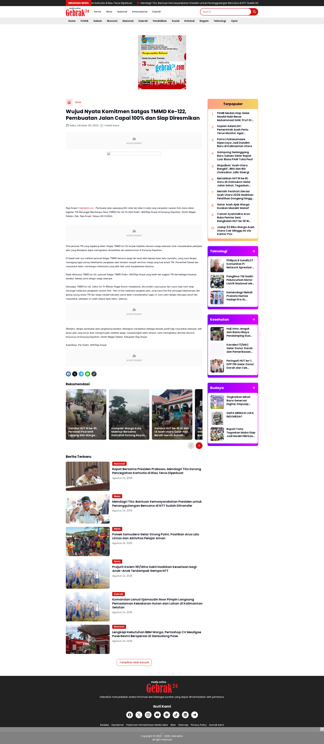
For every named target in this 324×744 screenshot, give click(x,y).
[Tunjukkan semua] (254, 251)
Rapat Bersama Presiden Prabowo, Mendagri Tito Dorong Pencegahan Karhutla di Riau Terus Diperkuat (156, 471)
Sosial (175, 21)
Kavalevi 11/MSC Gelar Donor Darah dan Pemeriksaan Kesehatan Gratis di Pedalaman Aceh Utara (240, 348)
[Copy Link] (94, 373)
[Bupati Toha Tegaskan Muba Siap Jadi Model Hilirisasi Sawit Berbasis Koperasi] (217, 434)
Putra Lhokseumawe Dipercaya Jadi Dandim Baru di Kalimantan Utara (234, 143)
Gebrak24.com (86, 207)
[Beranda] (69, 102)
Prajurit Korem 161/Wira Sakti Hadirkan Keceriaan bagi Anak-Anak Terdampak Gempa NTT (154, 569)
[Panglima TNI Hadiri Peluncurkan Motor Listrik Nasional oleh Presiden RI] (217, 281)
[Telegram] (81, 373)
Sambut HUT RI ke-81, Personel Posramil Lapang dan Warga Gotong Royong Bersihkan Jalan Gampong (82, 432)
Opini (234, 21)
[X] (74, 373)
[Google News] (166, 714)
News (109, 11)
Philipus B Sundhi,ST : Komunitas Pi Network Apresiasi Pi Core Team (240, 264)
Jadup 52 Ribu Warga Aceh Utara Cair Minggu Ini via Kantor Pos (235, 231)
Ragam (204, 21)
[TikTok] (176, 714)
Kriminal (189, 21)
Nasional (122, 11)
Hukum (97, 21)
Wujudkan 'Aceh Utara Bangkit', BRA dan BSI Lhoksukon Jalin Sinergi (233, 169)
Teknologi (220, 21)
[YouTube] (157, 714)
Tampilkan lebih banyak (134, 662)
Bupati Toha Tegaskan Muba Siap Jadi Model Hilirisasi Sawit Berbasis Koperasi (240, 432)
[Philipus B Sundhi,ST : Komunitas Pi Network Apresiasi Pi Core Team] (217, 265)
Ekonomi (112, 21)
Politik (84, 21)
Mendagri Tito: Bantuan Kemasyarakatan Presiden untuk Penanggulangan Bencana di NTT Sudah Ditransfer (180, 3)
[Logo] (162, 687)
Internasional (139, 11)
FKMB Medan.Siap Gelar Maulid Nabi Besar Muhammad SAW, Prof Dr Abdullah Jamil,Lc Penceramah (234, 116)
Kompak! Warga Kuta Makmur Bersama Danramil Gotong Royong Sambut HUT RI (129, 432)
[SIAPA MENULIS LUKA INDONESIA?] (217, 418)
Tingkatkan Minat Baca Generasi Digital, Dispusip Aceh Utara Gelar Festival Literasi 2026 (238, 400)
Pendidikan (160, 21)
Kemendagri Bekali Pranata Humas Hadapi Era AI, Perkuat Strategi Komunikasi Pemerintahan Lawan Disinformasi (240, 296)
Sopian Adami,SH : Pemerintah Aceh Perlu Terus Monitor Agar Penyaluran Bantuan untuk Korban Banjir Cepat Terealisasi (235, 129)
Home (97, 11)
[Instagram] (148, 714)
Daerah (156, 11)
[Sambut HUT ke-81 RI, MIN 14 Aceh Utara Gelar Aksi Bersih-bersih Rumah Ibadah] (172, 414)
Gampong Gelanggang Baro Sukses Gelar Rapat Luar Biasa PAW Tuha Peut (235, 156)
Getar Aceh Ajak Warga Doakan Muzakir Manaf (233, 206)
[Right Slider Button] (199, 445)
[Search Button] (254, 11)
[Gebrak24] (77, 11)
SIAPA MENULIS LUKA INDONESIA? (240, 414)
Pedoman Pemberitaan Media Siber (147, 725)
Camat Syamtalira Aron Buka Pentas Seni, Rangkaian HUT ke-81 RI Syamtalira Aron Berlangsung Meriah (233, 217)
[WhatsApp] (87, 373)
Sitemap (183, 725)
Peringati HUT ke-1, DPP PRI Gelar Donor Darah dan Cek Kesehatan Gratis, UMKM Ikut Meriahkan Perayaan (240, 364)
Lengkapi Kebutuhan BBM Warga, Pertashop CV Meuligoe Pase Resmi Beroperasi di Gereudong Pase (156, 634)
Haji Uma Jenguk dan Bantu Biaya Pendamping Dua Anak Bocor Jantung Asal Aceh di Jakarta (240, 332)
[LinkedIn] (185, 714)
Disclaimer (118, 725)
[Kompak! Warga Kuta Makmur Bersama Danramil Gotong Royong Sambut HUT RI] (129, 414)
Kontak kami (216, 725)
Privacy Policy (199, 725)
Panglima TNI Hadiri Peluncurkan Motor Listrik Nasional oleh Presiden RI (240, 280)
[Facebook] (68, 373)
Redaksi (104, 725)
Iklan (173, 725)
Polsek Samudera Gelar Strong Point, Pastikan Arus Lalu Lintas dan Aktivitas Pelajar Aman (155, 536)
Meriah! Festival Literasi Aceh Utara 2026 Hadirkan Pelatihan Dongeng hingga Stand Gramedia (235, 195)
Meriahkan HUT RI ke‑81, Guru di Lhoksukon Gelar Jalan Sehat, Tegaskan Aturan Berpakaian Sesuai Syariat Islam (235, 182)
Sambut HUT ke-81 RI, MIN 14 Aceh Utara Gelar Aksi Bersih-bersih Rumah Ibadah (171, 432)
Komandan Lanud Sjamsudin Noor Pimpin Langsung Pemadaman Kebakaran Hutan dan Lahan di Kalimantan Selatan (157, 603)
